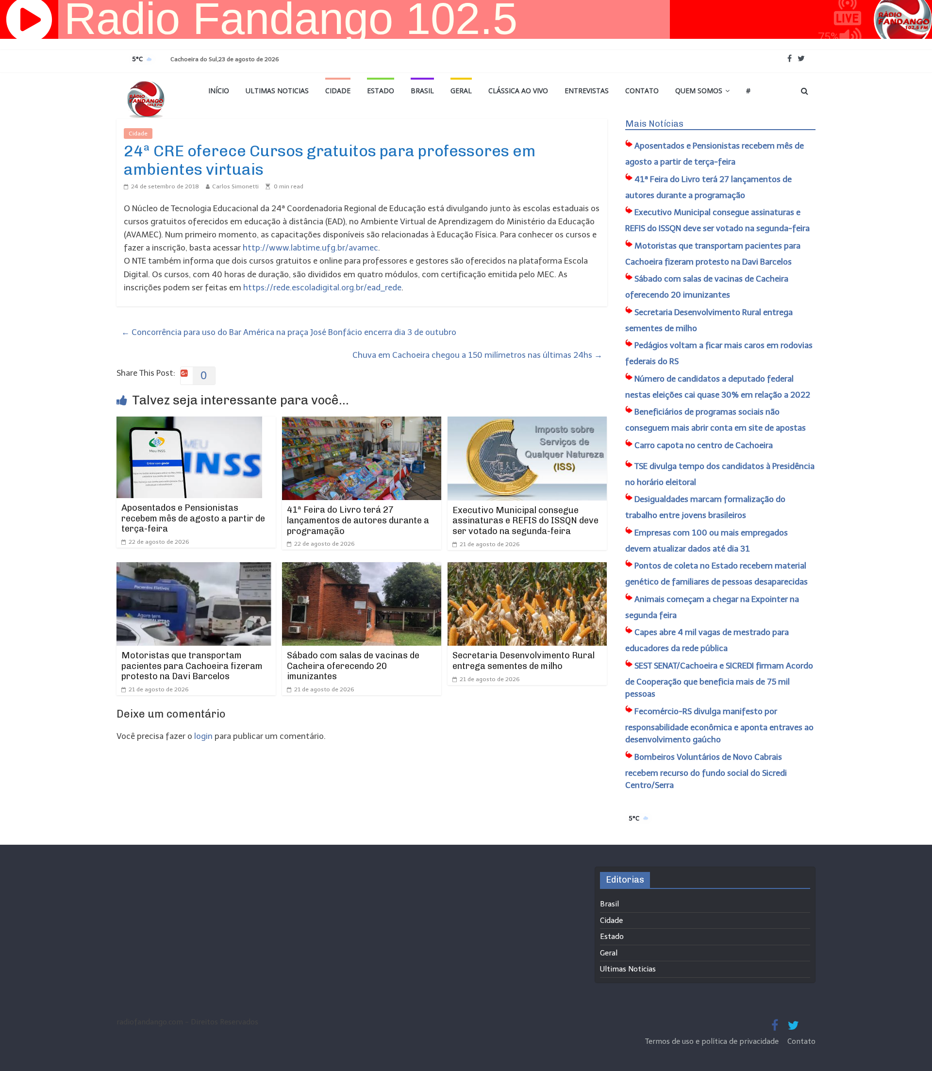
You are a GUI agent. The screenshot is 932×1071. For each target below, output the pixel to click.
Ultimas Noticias (277, 90)
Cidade (337, 90)
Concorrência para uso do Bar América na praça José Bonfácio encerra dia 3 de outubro (288, 332)
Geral (461, 90)
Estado (380, 90)
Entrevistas (587, 90)
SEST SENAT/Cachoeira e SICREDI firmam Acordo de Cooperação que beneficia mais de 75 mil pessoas (719, 680)
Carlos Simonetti (235, 186)
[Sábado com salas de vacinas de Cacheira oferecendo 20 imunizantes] (361, 568)
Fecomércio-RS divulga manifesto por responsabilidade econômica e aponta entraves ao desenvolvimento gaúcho (719, 725)
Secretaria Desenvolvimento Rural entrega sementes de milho (523, 660)
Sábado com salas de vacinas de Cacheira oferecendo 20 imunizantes (353, 666)
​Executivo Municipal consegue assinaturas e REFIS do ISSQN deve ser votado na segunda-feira (525, 520)
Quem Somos (698, 90)
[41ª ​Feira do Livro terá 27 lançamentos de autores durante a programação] (361, 423)
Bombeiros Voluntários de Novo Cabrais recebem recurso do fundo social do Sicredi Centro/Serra (706, 771)
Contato (642, 90)
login (203, 736)
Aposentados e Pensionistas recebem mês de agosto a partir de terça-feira (193, 518)
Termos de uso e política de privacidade (713, 1041)
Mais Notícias (654, 123)
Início (218, 90)
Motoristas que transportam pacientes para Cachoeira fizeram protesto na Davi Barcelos (192, 666)
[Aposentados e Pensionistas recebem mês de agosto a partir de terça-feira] (189, 423)
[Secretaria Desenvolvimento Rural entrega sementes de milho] (527, 568)
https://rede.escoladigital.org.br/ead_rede (322, 287)
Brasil (422, 90)
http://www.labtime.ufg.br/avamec (310, 247)
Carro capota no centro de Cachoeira (703, 445)
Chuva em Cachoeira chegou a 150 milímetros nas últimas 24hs (477, 355)
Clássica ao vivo (518, 90)
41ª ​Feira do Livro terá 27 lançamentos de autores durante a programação (358, 520)
